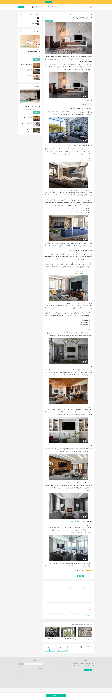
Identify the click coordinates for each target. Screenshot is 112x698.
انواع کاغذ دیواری (83, 100)
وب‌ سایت (66, 609)
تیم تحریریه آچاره (37, 104)
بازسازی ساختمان (71, 7)
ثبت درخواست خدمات (62, 663)
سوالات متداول (63, 670)
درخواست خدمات (88, 670)
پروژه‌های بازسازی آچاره (40, 7)
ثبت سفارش (21, 7)
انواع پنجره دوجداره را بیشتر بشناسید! (69, 638)
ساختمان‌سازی (80, 7)
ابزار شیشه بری (29, 76)
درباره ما (64, 667)
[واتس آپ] (79, 576)
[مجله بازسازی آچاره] (88, 7)
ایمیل (90, 609)
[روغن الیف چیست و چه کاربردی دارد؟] (36, 118)
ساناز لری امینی (90, 21)
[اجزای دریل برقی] (36, 71)
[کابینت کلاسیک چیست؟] (85, 632)
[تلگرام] (77, 576)
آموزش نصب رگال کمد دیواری (34, 51)
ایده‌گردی (28, 7)
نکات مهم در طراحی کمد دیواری (54, 638)
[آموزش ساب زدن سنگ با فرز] (36, 124)
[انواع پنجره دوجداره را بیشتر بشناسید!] (68, 632)
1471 (82, 670)
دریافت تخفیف (48, 2)
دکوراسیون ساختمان (62, 7)
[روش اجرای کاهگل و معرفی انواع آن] (36, 65)
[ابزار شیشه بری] (36, 77)
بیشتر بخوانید (36, 59)
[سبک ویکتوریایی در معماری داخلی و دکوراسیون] (36, 130)
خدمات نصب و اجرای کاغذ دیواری (74, 565)
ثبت (21, 664)
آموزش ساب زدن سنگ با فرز (27, 123)
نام (91, 604)
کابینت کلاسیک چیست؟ (87, 638)
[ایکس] (82, 576)
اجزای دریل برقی (29, 70)
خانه (90, 14)
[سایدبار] (93, 7)
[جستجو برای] (33, 7)
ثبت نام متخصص (63, 665)
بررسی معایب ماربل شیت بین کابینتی (32, 106)
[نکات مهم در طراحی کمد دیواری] (52, 632)
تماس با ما (64, 669)
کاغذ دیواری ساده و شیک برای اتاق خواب (78, 521)
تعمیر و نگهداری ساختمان (51, 7)
